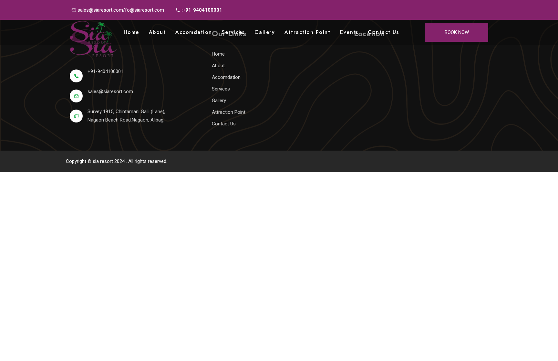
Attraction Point (228, 112)
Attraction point (307, 32)
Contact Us (383, 32)
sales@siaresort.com (110, 91)
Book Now (457, 32)
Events (349, 32)
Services (233, 32)
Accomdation (193, 32)
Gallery (264, 32)
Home (131, 32)
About (157, 32)
